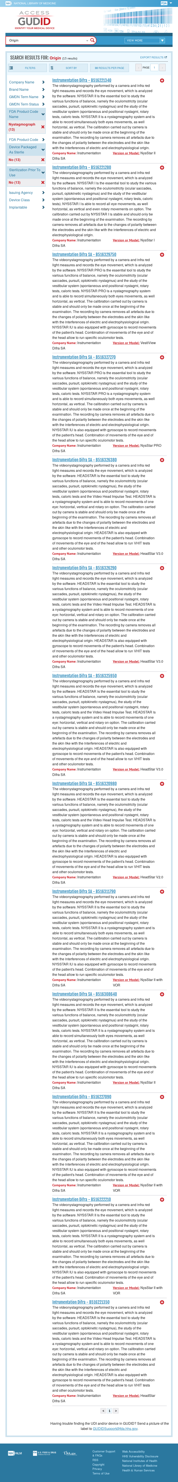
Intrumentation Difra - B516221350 (81, 1302)
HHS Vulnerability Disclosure (140, 1456)
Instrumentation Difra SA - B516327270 (84, 357)
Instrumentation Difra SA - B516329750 (84, 254)
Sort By (71, 68)
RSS (95, 1460)
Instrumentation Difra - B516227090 (81, 1096)
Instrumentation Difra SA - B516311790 (84, 891)
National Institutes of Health (139, 1461)
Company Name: (64, 153)
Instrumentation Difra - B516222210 (81, 1199)
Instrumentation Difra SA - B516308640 (84, 994)
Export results (151, 57)
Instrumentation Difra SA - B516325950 (84, 675)
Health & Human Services (138, 1470)
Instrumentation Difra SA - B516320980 (84, 783)
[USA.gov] (74, 1455)
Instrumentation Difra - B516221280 (81, 167)
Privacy (97, 1469)
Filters (30, 68)
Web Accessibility (133, 1451)
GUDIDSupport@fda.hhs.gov (115, 1428)
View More (135, 40)
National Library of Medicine (35, 3)
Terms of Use (100, 1473)
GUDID (34, 20)
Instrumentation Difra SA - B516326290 (84, 568)
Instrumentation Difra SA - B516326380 (84, 460)
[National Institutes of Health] (9, 3)
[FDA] (164, 3)
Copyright (98, 1464)
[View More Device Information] (162, 80)
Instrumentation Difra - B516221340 (81, 80)
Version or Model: (126, 153)
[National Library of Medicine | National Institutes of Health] (14, 1455)
